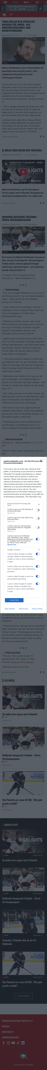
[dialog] (23, 535)
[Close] (42, 461)
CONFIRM (14, 600)
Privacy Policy (37, 609)
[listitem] (23, 504)
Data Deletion (10, 609)
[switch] (38, 510)
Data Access (23, 609)
